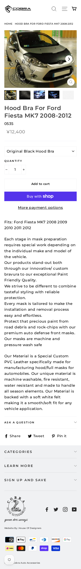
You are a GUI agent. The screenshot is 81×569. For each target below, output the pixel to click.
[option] (40, 59)
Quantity (13, 160)
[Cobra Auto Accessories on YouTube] (74, 509)
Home (8, 23)
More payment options (40, 207)
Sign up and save (25, 480)
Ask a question (19, 422)
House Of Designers (30, 528)
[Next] (68, 59)
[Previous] (12, 59)
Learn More (18, 466)
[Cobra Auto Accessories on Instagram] (65, 509)
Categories (18, 452)
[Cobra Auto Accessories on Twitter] (56, 509)
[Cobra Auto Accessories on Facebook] (46, 509)
